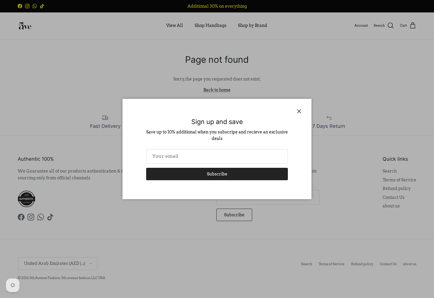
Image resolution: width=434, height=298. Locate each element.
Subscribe (217, 174)
